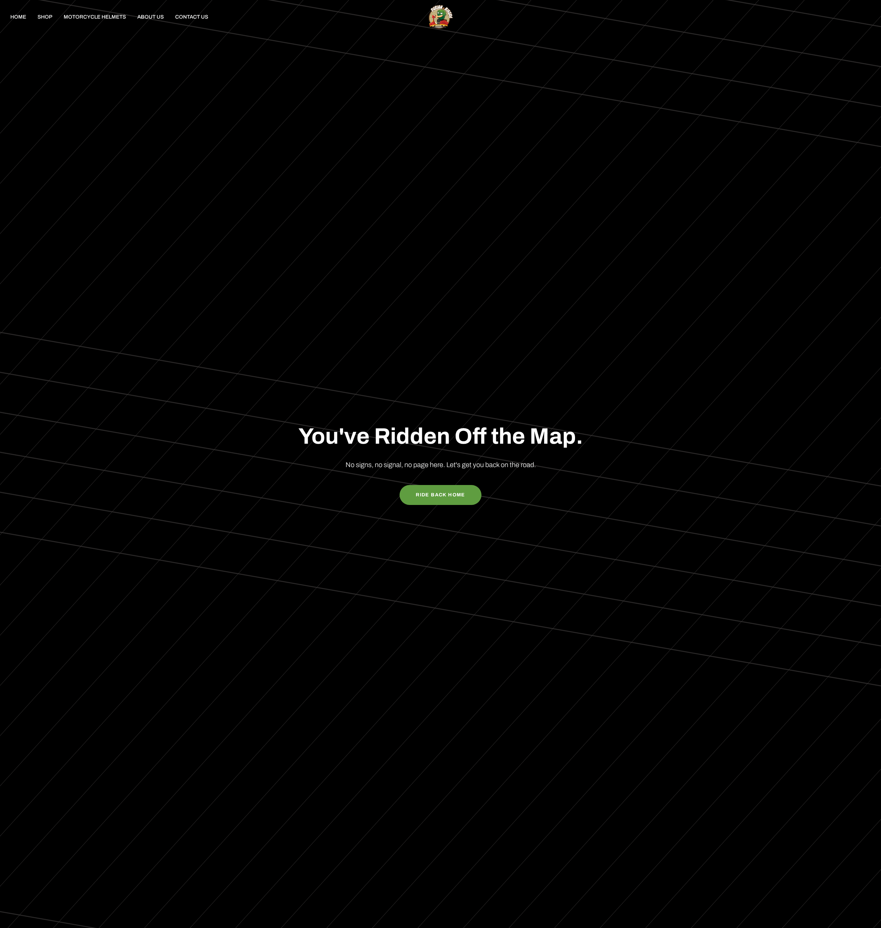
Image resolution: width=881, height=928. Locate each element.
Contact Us (191, 17)
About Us (150, 17)
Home (18, 17)
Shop (45, 17)
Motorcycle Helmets (95, 17)
